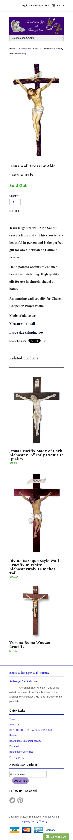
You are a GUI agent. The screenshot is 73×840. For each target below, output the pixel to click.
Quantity (14, 196)
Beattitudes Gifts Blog (21, 751)
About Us (14, 724)
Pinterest (14, 746)
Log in (25, 5)
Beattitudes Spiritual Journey (29, 673)
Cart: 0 (60, 5)
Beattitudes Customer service (25, 740)
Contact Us (57, 836)
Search (13, 719)
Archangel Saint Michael (23, 681)
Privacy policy (17, 757)
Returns (13, 735)
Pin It (45, 341)
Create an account (40, 5)
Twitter (12, 800)
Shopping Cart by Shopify (34, 821)
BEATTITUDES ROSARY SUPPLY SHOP (32, 730)
